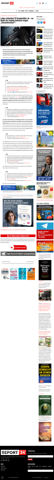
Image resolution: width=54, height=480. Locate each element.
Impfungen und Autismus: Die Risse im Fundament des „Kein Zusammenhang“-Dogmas (48, 86)
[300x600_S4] (44, 124)
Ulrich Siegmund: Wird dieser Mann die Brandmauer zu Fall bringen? (48, 80)
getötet (17, 96)
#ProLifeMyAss (27, 87)
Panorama (31, 11)
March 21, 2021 (28, 180)
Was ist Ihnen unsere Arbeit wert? (18, 236)
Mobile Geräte (41, 283)
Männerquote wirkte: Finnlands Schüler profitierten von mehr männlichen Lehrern (48, 68)
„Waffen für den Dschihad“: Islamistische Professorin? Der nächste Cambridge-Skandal (48, 31)
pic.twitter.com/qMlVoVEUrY (20, 115)
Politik (26, 11)
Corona (22, 11)
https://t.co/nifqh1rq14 (11, 179)
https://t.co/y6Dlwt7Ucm (22, 89)
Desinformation (41, 254)
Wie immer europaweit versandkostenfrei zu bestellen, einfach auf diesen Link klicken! (45, 333)
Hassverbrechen (4, 229)
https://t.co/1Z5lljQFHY (14, 161)
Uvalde (24, 229)
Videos (37, 11)
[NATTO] (45, 198)
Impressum (46, 477)
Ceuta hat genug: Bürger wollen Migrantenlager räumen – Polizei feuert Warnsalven (48, 44)
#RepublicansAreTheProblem (14, 87)
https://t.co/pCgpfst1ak (20, 137)
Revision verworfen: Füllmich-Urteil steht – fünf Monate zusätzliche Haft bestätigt (48, 62)
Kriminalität (10, 15)
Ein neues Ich (5, 195)
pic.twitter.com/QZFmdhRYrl (12, 90)
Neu (19, 11)
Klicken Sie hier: (41, 393)
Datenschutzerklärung (37, 477)
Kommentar (4, 15)
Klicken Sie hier (5, 227)
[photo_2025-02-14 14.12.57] (44, 180)
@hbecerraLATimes (27, 176)
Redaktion (21, 7)
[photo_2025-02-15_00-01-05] (45, 147)
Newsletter (32, 7)
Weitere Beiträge (41, 19)
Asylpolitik (40, 349)
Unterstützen (27, 7)
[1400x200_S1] (18, 63)
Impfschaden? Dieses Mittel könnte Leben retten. (43, 183)
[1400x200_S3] (18, 189)
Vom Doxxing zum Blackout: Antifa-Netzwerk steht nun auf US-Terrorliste (48, 74)
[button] (16, 11)
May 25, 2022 (29, 92)
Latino (10, 229)
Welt (15, 15)
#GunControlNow (10, 89)
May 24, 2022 (21, 116)
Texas (21, 229)
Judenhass (43, 385)
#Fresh (15, 89)
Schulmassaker (15, 229)
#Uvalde (21, 87)
